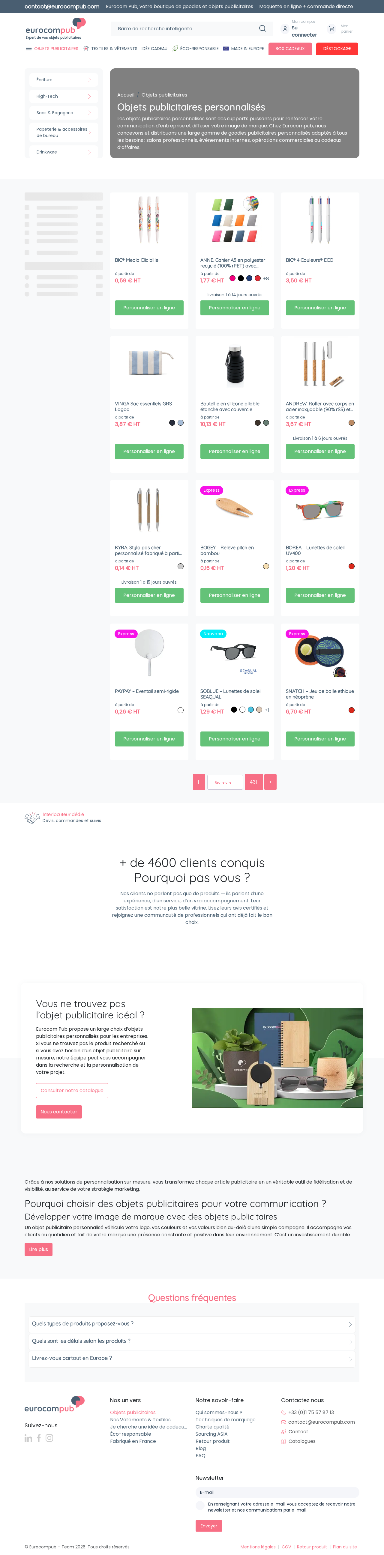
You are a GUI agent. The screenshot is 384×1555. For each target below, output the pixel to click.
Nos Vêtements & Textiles (140, 1419)
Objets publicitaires (56, 49)
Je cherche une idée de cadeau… (148, 1426)
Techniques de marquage (226, 1419)
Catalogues (302, 1441)
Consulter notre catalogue (72, 1090)
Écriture (44, 80)
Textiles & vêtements (114, 49)
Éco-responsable (199, 49)
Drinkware (47, 152)
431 (254, 782)
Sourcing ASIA (212, 1434)
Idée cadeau (154, 49)
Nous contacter (58, 1111)
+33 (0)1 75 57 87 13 (311, 1412)
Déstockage (337, 49)
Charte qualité (213, 1426)
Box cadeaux (290, 49)
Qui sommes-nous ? (219, 1412)
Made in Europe (247, 49)
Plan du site (345, 1547)
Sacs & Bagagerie (55, 113)
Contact (298, 1431)
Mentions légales (258, 1547)
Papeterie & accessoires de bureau (62, 132)
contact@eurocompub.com (321, 1422)
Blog (201, 1448)
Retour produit (213, 1441)
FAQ (201, 1455)
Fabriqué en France (133, 1441)
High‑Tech (47, 96)
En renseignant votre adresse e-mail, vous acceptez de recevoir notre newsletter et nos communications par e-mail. (282, 1507)
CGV (286, 1547)
